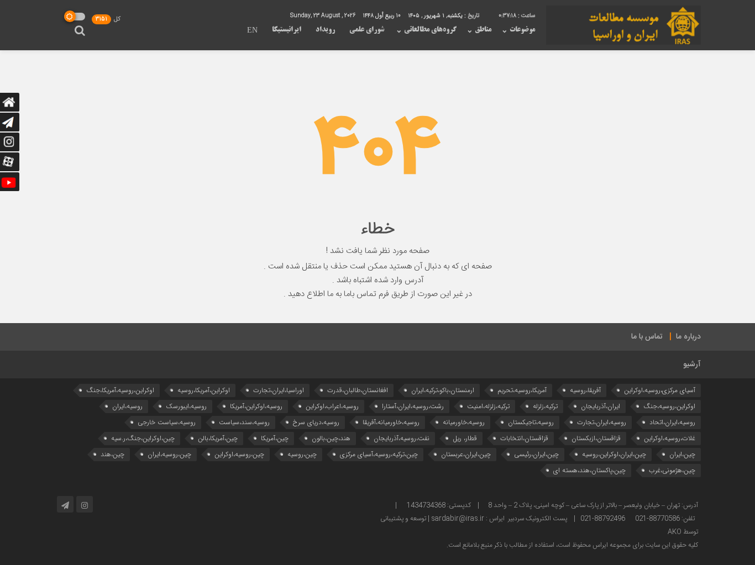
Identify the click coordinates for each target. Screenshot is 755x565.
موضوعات (522, 30)
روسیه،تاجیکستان (531, 422)
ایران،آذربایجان (600, 406)
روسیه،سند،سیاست (244, 422)
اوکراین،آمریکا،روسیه (203, 390)
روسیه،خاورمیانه (464, 422)
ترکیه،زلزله (545, 406)
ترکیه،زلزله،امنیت (488, 406)
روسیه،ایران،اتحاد (672, 422)
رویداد (325, 30)
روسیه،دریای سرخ (316, 422)
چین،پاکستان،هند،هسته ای (589, 470)
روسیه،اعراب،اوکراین (332, 406)
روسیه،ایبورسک (186, 406)
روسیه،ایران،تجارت (601, 422)
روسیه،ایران (127, 406)
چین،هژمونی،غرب (672, 470)
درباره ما (688, 337)
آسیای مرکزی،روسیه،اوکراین (659, 390)
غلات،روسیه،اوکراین (669, 438)
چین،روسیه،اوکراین (239, 454)
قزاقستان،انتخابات (524, 438)
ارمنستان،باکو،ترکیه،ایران (442, 390)
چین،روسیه (302, 454)
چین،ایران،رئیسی (536, 454)
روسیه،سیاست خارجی (167, 422)
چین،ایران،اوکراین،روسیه (614, 454)
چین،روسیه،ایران (169, 454)
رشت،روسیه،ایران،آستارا (413, 406)
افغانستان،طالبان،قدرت (357, 390)
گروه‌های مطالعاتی (430, 30)
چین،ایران (682, 454)
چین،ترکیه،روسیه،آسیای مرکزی (379, 454)
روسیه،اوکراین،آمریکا (256, 406)
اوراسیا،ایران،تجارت (278, 390)
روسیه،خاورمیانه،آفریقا (391, 422)
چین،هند (112, 454)
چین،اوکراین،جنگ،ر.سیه (143, 438)
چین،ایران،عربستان (466, 454)
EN (252, 31)
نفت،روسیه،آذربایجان (401, 438)
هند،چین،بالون (331, 438)
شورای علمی (366, 30)
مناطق (483, 30)
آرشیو (692, 364)
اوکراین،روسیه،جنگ (669, 406)
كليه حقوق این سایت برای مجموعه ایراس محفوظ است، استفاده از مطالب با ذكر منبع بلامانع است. (572, 545)
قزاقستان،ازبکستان (596, 438)
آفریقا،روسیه (585, 390)
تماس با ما (647, 337)
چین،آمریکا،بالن (218, 438)
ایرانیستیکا (286, 30)
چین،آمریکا (275, 438)
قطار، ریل (465, 438)
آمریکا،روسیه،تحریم (522, 390)
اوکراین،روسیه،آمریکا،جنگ (120, 390)
